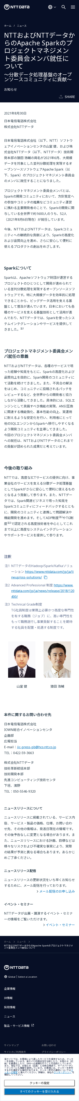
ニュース (22, 25)
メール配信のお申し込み (57, 891)
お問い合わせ (49, 1045)
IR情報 (8, 998)
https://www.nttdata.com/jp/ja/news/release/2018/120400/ (42, 591)
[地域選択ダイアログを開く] (52, 7)
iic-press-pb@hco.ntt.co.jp (36, 747)
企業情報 (9, 989)
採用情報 (9, 1007)
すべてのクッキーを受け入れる (39, 1091)
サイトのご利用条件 (15, 1052)
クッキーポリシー (63, 1072)
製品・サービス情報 (17, 1026)
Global (22, 976)
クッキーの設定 (39, 1083)
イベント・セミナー (60, 925)
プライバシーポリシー (54, 1052)
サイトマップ (11, 1045)
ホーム (7, 25)
